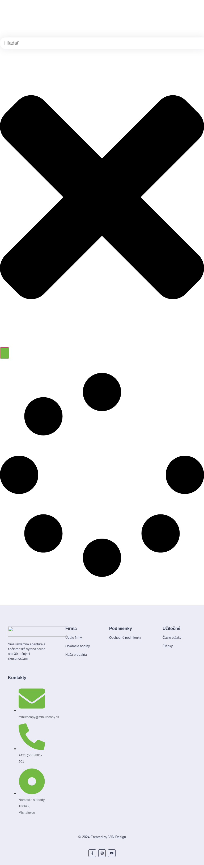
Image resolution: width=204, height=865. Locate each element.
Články (168, 646)
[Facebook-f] (92, 853)
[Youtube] (112, 853)
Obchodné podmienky (125, 638)
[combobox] (102, 43)
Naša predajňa (76, 655)
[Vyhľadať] (4, 353)
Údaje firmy (73, 638)
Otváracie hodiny (77, 646)
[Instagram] (102, 853)
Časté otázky (172, 638)
